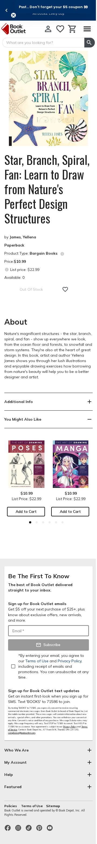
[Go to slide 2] (37, 522)
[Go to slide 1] (30, 522)
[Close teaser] (13, 15)
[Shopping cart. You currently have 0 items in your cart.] (72, 29)
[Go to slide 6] (62, 522)
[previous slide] (6, 10)
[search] (89, 42)
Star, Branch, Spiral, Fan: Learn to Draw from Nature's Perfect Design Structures (46, 189)
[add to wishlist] (65, 289)
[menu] (87, 29)
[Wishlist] (60, 29)
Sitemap (53, 806)
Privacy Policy (70, 726)
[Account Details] (48, 29)
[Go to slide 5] (56, 522)
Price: (15, 261)
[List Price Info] (6, 269)
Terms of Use (32, 806)
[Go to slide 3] (43, 522)
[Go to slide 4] (49, 522)
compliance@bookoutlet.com (21, 732)
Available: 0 (14, 277)
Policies (11, 806)
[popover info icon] (62, 254)
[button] (53, 7)
